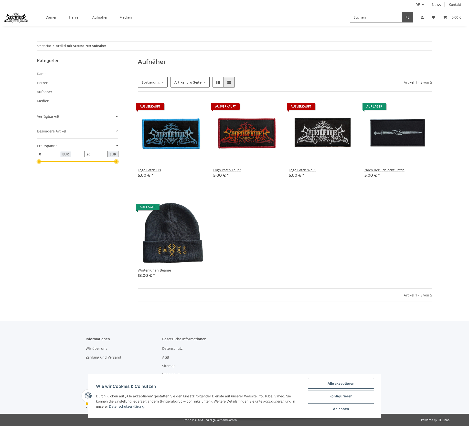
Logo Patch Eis (149, 170)
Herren (42, 82)
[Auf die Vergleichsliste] (184, 107)
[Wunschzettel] (433, 17)
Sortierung (151, 82)
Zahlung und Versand (103, 357)
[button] (422, 17)
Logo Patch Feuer (227, 170)
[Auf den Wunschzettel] (197, 107)
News (436, 4)
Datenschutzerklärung (126, 406)
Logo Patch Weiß (302, 170)
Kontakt (455, 4)
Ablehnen (341, 409)
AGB (165, 357)
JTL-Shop (443, 420)
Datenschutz (172, 348)
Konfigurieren (341, 396)
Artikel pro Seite (188, 82)
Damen (43, 73)
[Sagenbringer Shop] (16, 17)
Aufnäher (44, 91)
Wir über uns (96, 348)
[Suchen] (407, 17)
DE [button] (418, 4)
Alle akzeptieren (341, 383)
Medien (43, 100)
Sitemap (169, 365)
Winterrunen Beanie (154, 270)
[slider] (39, 162)
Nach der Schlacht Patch (384, 170)
